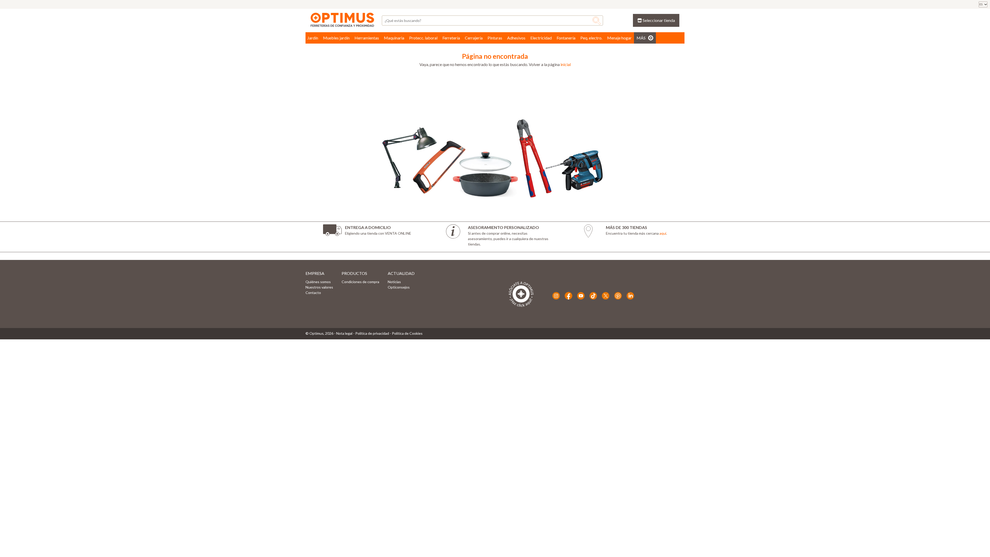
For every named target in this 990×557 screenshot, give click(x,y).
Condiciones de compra (360, 282)
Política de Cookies (407, 333)
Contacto (313, 292)
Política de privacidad (372, 333)
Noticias (394, 282)
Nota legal (344, 333)
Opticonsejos (399, 287)
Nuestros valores (319, 287)
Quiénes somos (318, 282)
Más (641, 37)
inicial (565, 64)
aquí (662, 233)
